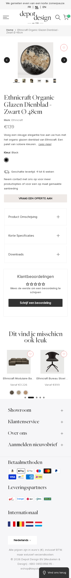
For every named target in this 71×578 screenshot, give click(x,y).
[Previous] (7, 65)
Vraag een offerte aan (35, 203)
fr (29, 11)
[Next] (64, 65)
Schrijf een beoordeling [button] (35, 308)
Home (9, 35)
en (44, 11)
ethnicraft (17, 125)
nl (36, 11)
